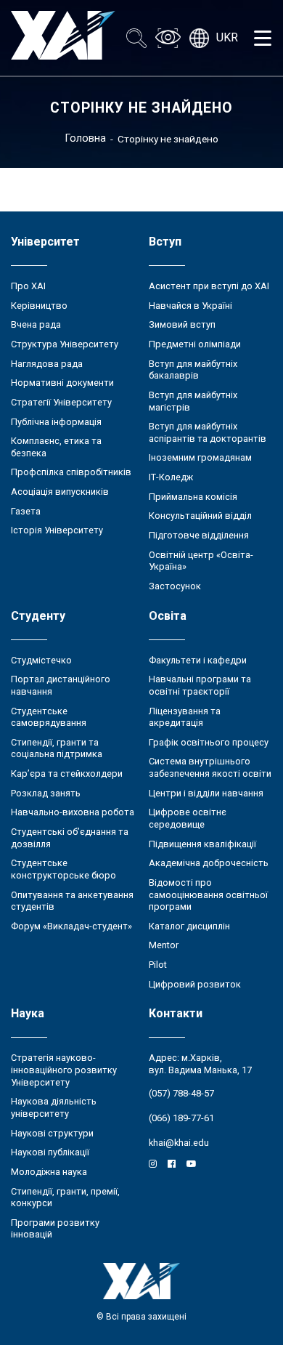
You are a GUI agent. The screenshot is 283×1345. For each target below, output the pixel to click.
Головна (85, 138)
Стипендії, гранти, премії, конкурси (65, 1197)
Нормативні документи (62, 382)
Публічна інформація (56, 421)
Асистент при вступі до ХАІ (209, 285)
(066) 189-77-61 (181, 1117)
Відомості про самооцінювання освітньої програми (208, 894)
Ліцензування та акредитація (185, 717)
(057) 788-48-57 (181, 1093)
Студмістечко (41, 660)
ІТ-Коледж (171, 477)
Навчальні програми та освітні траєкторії (200, 685)
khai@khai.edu (179, 1142)
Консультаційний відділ (200, 515)
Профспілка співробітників (71, 471)
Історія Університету (57, 530)
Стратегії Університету (61, 402)
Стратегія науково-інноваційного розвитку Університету (64, 1069)
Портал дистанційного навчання (60, 685)
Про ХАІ (28, 285)
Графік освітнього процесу (208, 742)
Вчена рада (36, 324)
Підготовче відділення (199, 535)
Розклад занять (46, 793)
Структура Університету (64, 344)
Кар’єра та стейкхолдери (67, 773)
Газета (26, 511)
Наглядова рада (47, 363)
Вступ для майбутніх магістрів (193, 401)
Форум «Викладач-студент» (71, 926)
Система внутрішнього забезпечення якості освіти (210, 767)
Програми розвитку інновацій (55, 1228)
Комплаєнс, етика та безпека (56, 447)
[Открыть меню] (263, 38)
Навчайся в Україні (190, 305)
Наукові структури (52, 1133)
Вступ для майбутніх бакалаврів (193, 369)
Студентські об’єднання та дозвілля (69, 837)
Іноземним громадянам (200, 457)
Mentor (164, 945)
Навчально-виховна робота (72, 812)
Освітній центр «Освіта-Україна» (201, 561)
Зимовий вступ (182, 324)
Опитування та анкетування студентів (72, 901)
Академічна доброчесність (208, 862)
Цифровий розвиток (195, 984)
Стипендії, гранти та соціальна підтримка (56, 748)
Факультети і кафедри (198, 660)
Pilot (158, 964)
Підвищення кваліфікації (202, 844)
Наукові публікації (50, 1152)
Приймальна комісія (193, 496)
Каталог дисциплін (189, 926)
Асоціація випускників (60, 491)
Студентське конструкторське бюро (63, 869)
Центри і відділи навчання (206, 793)
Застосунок (175, 586)
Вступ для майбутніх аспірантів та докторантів (207, 432)
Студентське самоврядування (48, 717)
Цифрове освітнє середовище (187, 818)
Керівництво (39, 305)
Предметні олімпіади (195, 344)
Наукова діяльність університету (54, 1107)
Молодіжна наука (49, 1171)
